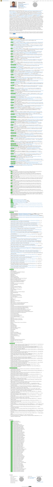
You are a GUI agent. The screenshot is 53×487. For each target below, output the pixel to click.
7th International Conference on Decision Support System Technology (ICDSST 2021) (23, 241)
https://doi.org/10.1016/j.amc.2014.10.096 (17, 158)
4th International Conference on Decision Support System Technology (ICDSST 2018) (23, 258)
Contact (50, 0)
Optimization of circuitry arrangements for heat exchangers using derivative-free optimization (26, 133)
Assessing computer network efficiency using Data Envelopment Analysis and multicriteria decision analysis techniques (26, 164)
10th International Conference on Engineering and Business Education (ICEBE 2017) (23, 259)
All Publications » (11, 166)
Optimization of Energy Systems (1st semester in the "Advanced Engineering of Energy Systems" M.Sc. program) (26, 203)
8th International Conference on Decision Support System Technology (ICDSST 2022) (23, 234)
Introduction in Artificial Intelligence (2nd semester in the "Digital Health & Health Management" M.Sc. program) (27, 207)
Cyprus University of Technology (37, 14)
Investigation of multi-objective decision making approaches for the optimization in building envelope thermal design (27, 43)
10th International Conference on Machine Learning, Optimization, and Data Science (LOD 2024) (25, 222)
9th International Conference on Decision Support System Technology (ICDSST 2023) (23, 225)
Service (45, 0)
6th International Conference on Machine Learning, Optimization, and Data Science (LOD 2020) (25, 243)
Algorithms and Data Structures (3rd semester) (19, 200)
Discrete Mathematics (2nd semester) (18, 199)
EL (17, 476)
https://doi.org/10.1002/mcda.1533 (27, 165)
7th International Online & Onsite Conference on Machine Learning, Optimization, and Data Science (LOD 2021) (26, 240)
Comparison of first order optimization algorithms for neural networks (32, 59)
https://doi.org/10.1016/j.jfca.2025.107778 (17, 47)
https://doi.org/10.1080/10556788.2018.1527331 (18, 81)
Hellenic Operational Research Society (23, 16)
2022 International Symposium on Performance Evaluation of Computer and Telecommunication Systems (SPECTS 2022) (26, 231)
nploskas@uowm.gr (22, 6)
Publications (37, 0)
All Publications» (20, 37)
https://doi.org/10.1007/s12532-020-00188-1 (17, 69)
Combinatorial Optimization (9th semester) (19, 202)
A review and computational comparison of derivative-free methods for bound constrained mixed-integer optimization (26, 88)
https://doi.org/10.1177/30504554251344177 (17, 41)
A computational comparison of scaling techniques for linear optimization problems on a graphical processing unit (26, 159)
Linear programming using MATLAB (31, 135)
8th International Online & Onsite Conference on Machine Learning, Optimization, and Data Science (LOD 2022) (26, 230)
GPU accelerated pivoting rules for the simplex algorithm (33, 161)
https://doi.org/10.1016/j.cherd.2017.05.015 (27, 134)
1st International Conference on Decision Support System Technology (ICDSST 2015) (23, 267)
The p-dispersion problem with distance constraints (33, 53)
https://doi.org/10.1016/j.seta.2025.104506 (22, 43)
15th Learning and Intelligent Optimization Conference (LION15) (20, 236)
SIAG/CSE (38, 15)
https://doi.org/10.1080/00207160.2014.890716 (22, 160)
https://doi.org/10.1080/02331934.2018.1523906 (18, 115)
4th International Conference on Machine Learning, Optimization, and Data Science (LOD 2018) (25, 256)
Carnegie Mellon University (15, 14)
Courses (43, 0)
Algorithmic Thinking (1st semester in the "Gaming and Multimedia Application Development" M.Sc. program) (27, 205)
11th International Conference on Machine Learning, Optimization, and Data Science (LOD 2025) (25, 220)
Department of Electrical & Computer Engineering (31, 10)
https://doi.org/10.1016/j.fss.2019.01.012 (27, 98)
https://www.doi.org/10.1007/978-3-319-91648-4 (31, 121)
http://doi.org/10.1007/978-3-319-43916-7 (34, 147)
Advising (48, 0)
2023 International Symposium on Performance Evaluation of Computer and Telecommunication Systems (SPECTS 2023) (26, 228)
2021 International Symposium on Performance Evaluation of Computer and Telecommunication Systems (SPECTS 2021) (26, 239)
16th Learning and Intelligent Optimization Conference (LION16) (20, 232)
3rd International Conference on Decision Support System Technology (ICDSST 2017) (23, 261)
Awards (40, 0)
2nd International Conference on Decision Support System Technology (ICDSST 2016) (23, 265)
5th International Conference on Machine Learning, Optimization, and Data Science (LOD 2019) (25, 250)
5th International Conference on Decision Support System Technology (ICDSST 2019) (23, 254)
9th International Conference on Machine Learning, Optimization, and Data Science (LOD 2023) (25, 223)
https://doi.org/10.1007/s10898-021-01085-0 (17, 66)
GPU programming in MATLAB (30, 143)
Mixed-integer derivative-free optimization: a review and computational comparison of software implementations (26, 78)
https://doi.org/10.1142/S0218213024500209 (30, 52)
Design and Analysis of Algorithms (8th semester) (20, 201)
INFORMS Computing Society (28, 15)
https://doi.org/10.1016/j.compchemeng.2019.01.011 (18, 96)
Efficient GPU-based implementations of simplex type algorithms (26, 157)
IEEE (23, 15)
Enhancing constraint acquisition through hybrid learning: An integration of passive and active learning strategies (26, 51)
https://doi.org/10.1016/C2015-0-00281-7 (26, 144)
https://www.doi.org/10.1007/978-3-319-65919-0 (19, 137)
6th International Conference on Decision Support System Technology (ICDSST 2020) (23, 245)
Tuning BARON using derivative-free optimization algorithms (34, 138)
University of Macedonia (13, 12)
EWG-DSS (11, 16)
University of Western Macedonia (5, 0)
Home (34, 0)
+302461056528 (21, 5)
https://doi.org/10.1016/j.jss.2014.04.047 (32, 162)
